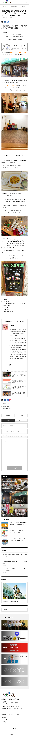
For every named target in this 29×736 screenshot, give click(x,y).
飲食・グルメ (15, 17)
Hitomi (7, 403)
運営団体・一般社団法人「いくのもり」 (12, 699)
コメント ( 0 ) (8, 420)
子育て (9, 408)
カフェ (4, 408)
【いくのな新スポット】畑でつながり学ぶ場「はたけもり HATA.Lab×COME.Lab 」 (19, 387)
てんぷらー (4, 719)
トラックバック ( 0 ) (21, 420)
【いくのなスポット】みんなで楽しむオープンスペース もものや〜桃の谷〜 (19, 375)
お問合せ (3, 722)
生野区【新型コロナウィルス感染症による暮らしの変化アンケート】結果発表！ (19, 381)
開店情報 (10, 17)
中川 (7, 408)
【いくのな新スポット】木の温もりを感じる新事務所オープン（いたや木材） (19, 393)
